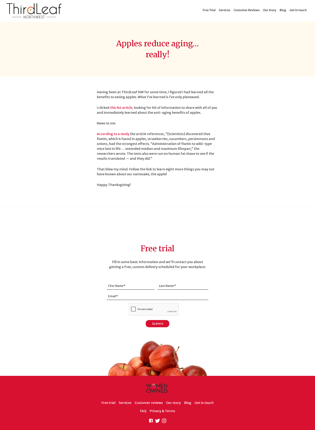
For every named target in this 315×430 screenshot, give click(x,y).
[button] (150, 420)
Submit (157, 323)
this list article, (121, 108)
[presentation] (154, 309)
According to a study (113, 134)
